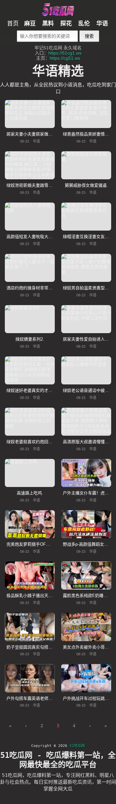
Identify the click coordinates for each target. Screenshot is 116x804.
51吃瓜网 (77, 746)
